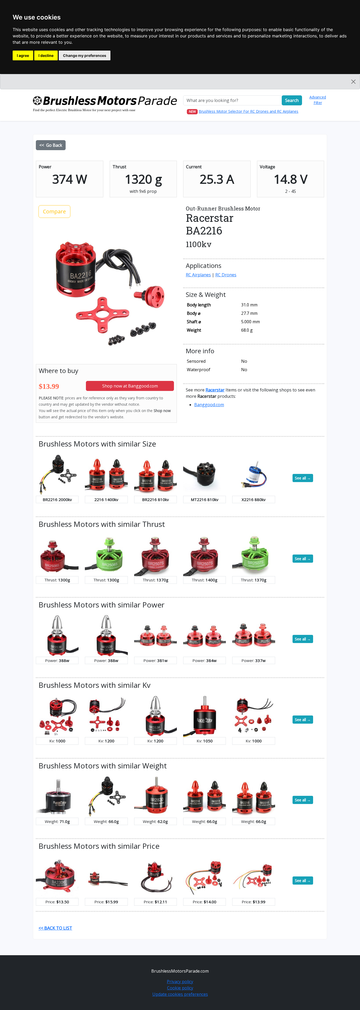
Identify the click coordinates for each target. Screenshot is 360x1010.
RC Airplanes (198, 275)
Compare (54, 211)
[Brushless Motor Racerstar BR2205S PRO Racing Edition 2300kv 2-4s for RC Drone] (155, 635)
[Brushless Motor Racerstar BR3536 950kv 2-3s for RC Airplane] (106, 635)
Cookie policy (180, 988)
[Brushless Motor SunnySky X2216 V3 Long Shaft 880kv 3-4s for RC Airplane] (253, 474)
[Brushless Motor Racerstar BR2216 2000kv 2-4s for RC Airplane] (57, 474)
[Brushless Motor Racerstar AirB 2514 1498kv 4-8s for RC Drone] (57, 796)
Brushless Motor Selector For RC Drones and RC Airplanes (248, 111)
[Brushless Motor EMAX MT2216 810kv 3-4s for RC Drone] (204, 474)
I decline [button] (45, 55)
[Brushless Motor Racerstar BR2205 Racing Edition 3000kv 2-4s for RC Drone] (204, 635)
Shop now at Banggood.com (130, 386)
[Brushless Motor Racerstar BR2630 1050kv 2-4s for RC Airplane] (204, 715)
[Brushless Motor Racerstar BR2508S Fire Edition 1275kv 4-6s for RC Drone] (57, 554)
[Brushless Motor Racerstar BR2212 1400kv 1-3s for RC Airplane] (204, 876)
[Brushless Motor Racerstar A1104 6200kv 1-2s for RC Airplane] (155, 876)
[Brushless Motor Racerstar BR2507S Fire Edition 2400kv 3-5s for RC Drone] (155, 554)
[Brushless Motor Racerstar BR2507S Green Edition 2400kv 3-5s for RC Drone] (253, 554)
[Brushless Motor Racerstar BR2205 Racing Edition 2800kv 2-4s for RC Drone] (253, 635)
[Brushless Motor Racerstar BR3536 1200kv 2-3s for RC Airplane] (57, 635)
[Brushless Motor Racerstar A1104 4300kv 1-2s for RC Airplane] (106, 876)
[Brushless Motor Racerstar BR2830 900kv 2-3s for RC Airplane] (155, 796)
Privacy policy (180, 981)
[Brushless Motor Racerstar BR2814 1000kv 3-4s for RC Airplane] (253, 715)
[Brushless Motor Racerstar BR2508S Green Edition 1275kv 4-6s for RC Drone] (106, 554)
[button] (215, 390)
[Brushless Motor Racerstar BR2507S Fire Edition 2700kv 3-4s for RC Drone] (204, 554)
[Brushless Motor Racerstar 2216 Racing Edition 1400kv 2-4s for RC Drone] (106, 474)
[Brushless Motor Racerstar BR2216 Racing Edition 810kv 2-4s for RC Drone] (155, 474)
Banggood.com (209, 405)
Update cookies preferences (180, 994)
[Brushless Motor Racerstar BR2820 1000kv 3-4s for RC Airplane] (57, 715)
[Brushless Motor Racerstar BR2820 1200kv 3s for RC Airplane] (106, 715)
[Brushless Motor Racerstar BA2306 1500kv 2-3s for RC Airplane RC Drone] (57, 876)
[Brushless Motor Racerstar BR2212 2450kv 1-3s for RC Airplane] (253, 876)
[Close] (353, 81)
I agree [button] (23, 55)
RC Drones (225, 275)
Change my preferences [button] (84, 55)
